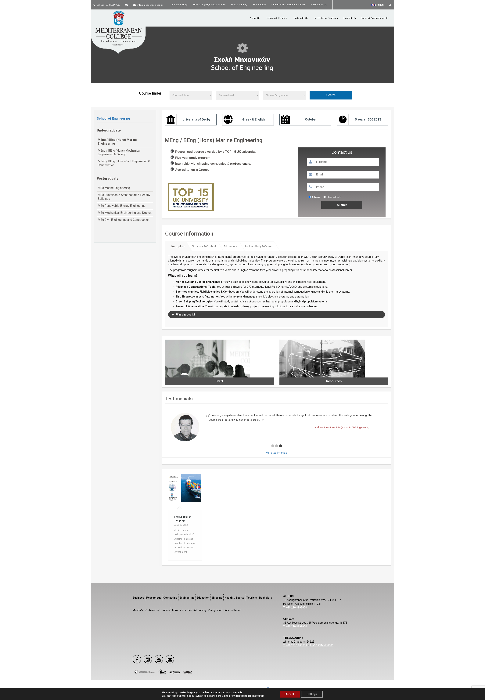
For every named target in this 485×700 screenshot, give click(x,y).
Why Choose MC (319, 4)
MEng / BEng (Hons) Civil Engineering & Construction (124, 163)
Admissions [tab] (231, 246)
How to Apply (259, 4)
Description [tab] (178, 246)
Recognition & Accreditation (224, 610)
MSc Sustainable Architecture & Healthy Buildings (124, 196)
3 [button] (280, 446)
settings (259, 695)
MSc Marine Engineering (114, 188)
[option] (276, 423)
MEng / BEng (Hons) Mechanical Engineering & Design (119, 152)
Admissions (179, 610)
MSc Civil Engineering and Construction (123, 220)
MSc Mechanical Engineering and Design (125, 213)
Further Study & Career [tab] (258, 246)
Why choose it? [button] (185, 314)
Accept (290, 694)
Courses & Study (179, 4)
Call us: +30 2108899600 (108, 5)
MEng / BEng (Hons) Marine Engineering (117, 141)
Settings (312, 694)
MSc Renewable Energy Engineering (122, 205)
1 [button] (273, 446)
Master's (138, 610)
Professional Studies (157, 610)
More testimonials (276, 452)
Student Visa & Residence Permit (288, 4)
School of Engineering (113, 118)
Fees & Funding (239, 4)
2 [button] (276, 446)
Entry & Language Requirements (209, 4)
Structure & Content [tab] (204, 246)
